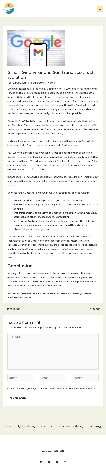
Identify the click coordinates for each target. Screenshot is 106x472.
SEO (43, 426)
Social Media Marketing (70, 426)
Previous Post (11, 308)
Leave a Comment (17, 83)
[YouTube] (49, 462)
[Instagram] (65, 462)
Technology (36, 83)
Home (8, 426)
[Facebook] (57, 462)
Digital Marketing (26, 426)
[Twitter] (41, 462)
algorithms (57, 204)
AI (51, 426)
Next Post (96, 308)
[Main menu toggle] (100, 9)
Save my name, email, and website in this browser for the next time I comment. (54, 388)
